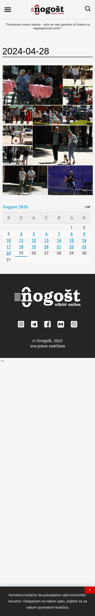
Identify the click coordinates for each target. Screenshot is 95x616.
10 (8, 240)
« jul (87, 206)
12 (34, 240)
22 (71, 246)
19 (34, 246)
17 (8, 246)
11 (21, 240)
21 (59, 246)
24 (8, 253)
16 (84, 240)
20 (46, 246)
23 (84, 246)
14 (59, 240)
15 (71, 240)
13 (46, 240)
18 (21, 246)
